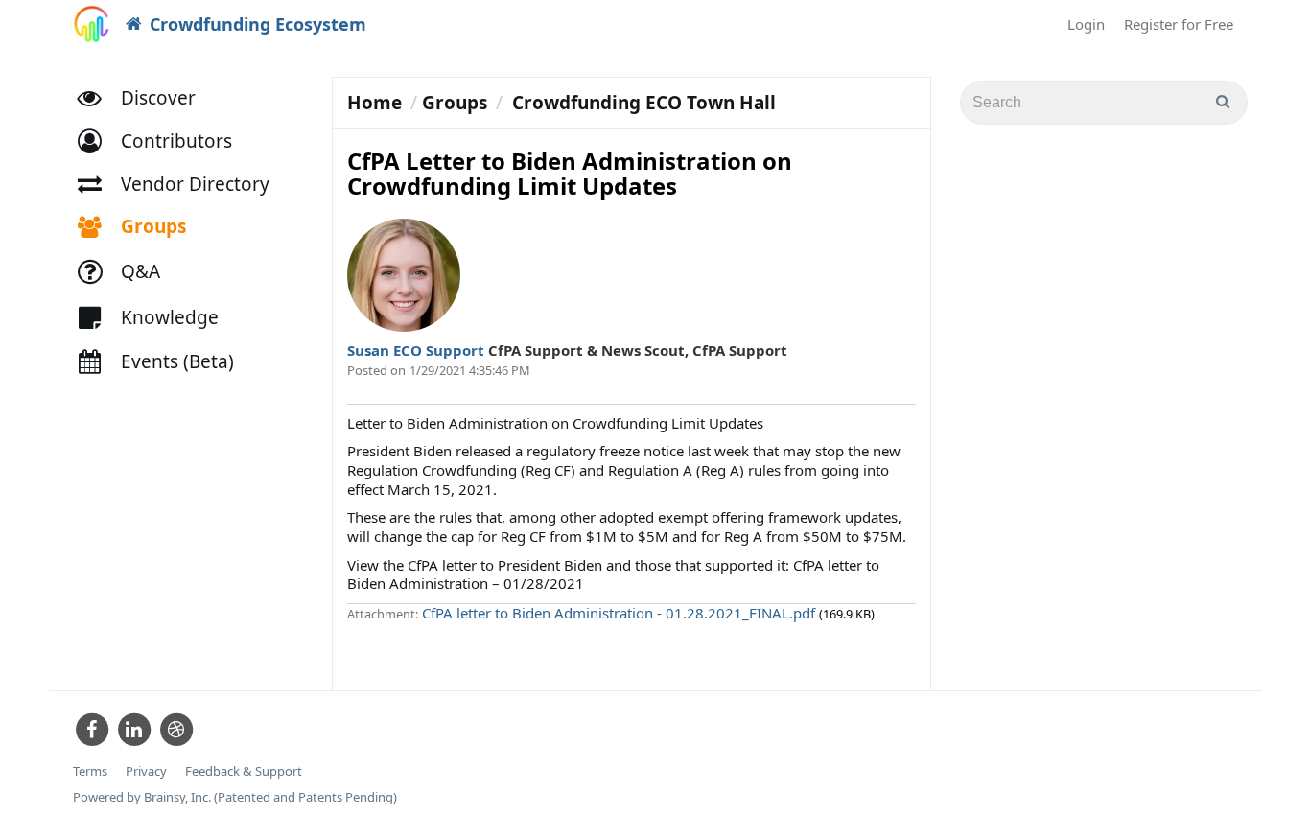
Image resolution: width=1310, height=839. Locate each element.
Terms (90, 771)
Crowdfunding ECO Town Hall (644, 102)
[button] (163, 141)
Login (1086, 24)
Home (374, 102)
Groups (454, 102)
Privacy (146, 771)
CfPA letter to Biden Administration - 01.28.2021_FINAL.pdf (620, 612)
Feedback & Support (243, 771)
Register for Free (1178, 24)
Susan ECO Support (417, 350)
